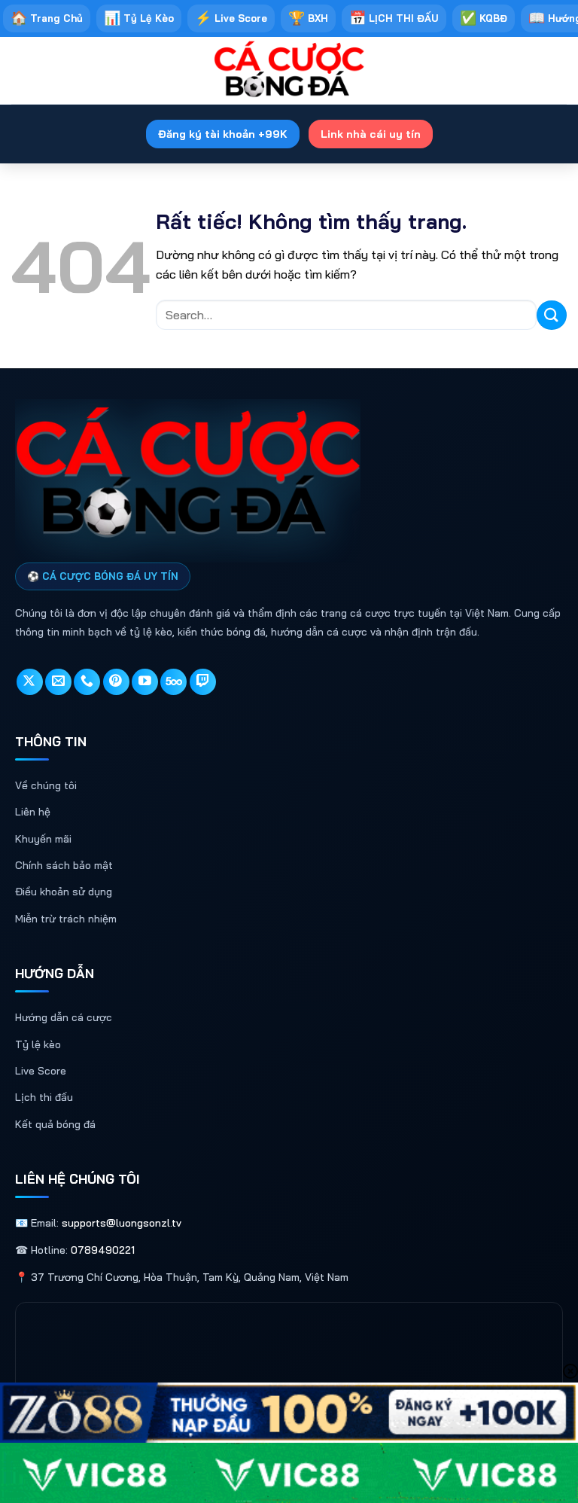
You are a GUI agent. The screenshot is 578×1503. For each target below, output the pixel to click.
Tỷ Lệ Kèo (139, 17)
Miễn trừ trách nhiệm (66, 918)
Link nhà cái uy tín (371, 134)
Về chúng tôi (46, 785)
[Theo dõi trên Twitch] (203, 682)
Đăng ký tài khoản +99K (222, 134)
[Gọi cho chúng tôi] (87, 682)
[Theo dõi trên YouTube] (145, 682)
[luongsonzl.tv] (289, 70)
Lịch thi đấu (44, 1097)
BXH (308, 17)
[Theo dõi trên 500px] (173, 682)
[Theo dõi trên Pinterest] (116, 682)
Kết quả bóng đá (55, 1124)
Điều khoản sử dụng (63, 891)
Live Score (231, 17)
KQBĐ (483, 17)
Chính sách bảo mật (64, 865)
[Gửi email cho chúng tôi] (58, 682)
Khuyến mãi (43, 839)
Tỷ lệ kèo (38, 1044)
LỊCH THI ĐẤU (394, 17)
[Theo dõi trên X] (30, 682)
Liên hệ (32, 812)
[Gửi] (552, 315)
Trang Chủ (47, 17)
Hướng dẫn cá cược (63, 1017)
